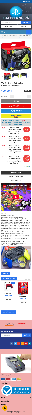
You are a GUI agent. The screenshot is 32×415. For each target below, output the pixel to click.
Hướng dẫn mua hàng (16, 180)
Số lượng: (4, 96)
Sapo (19, 412)
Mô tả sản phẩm (16, 172)
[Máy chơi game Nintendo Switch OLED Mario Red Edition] (23, 288)
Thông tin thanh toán (16, 176)
